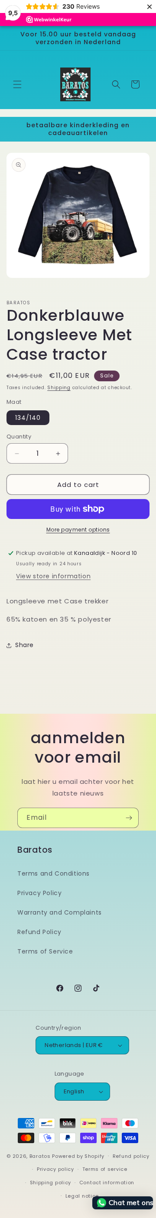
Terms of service (104, 1169)
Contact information (106, 1182)
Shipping (59, 387)
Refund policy (131, 1156)
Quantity (18, 436)
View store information (53, 576)
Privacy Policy (39, 893)
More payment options (78, 529)
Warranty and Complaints (59, 912)
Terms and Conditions (53, 873)
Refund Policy (39, 932)
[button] (17, 84)
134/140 (28, 417)
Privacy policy (55, 1169)
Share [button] (24, 645)
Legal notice (82, 1195)
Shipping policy (51, 1182)
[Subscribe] (128, 818)
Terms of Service (45, 951)
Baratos (40, 1155)
